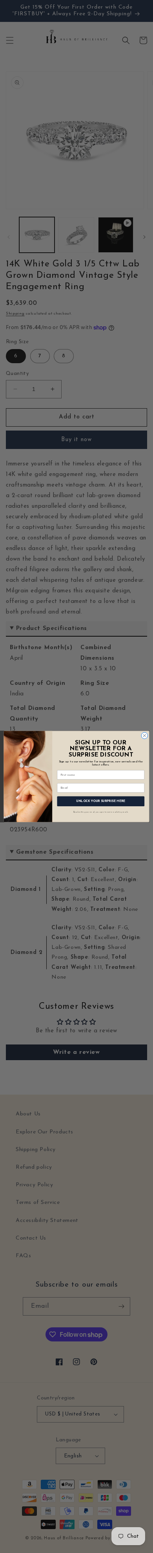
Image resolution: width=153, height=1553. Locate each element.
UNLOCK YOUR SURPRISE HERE (101, 801)
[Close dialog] (144, 735)
